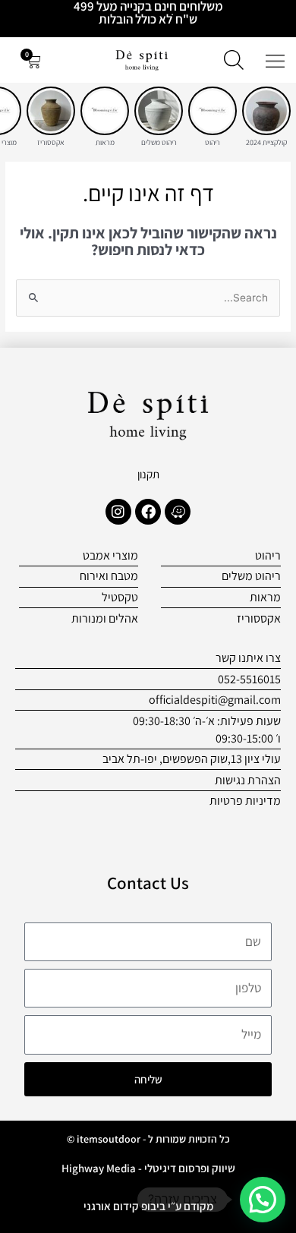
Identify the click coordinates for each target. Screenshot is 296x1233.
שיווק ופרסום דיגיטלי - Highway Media (148, 1168)
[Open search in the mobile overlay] (233, 60)
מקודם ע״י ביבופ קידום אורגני (148, 1206)
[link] (266, 111)
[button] (262, 1199)
